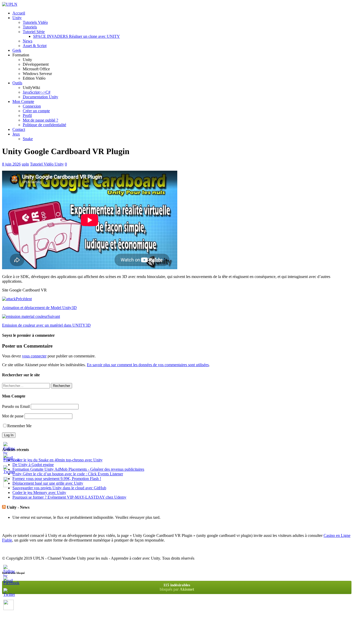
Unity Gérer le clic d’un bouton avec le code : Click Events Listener (67, 474)
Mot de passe (13, 416)
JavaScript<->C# (36, 92)
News (27, 41)
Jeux (16, 134)
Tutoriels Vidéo (35, 22)
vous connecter (34, 356)
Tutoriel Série (34, 31)
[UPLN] (9, 4)
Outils (17, 83)
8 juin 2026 (11, 164)
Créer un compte (36, 111)
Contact (18, 129)
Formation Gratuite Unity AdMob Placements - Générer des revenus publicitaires (78, 469)
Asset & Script (35, 45)
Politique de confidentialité (44, 125)
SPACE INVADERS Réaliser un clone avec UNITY (76, 36)
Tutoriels (30, 27)
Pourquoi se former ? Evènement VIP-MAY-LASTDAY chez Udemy (69, 497)
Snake (28, 139)
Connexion (32, 106)
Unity (17, 18)
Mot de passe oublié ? (40, 120)
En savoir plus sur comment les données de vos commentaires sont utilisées (148, 365)
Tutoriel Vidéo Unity (47, 164)
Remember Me (19, 426)
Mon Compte (23, 101)
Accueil (18, 13)
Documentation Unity (40, 97)
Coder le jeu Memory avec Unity (39, 492)
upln (25, 164)
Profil (27, 115)
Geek (16, 50)
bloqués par (177, 587)
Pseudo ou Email (16, 406)
